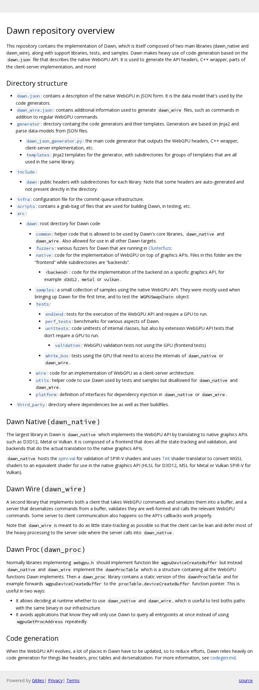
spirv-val (66, 458)
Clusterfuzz (159, 248)
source (246, 680)
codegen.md (223, 658)
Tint (166, 458)
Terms (73, 680)
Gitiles (38, 680)
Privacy (55, 680)
